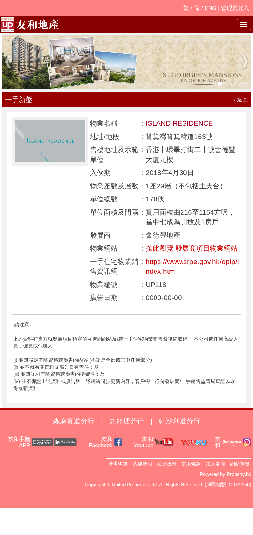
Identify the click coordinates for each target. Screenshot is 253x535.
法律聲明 (142, 464)
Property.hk (239, 474)
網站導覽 (240, 464)
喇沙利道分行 (179, 421)
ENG (210, 8)
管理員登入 (235, 8)
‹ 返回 (240, 99)
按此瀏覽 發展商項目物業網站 (192, 248)
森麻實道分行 (74, 421)
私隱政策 (167, 464)
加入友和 (215, 464)
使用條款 (191, 464)
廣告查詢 (118, 464)
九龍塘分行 (126, 421)
